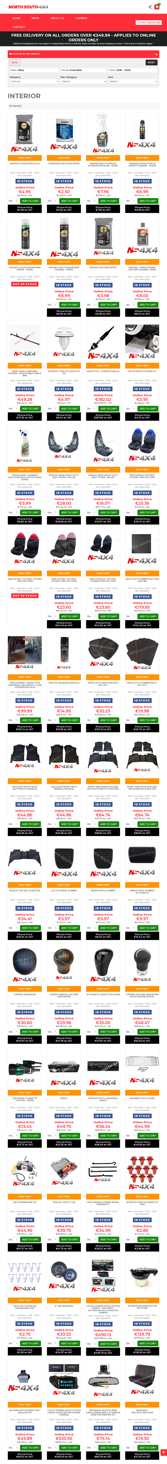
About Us (57, 18)
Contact (19, 26)
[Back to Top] (163, 1452)
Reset (151, 62)
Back (15, 62)
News (35, 18)
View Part (24, 157)
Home (16, 18)
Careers (81, 18)
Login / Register (148, 22)
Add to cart (30, 200)
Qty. (11, 201)
